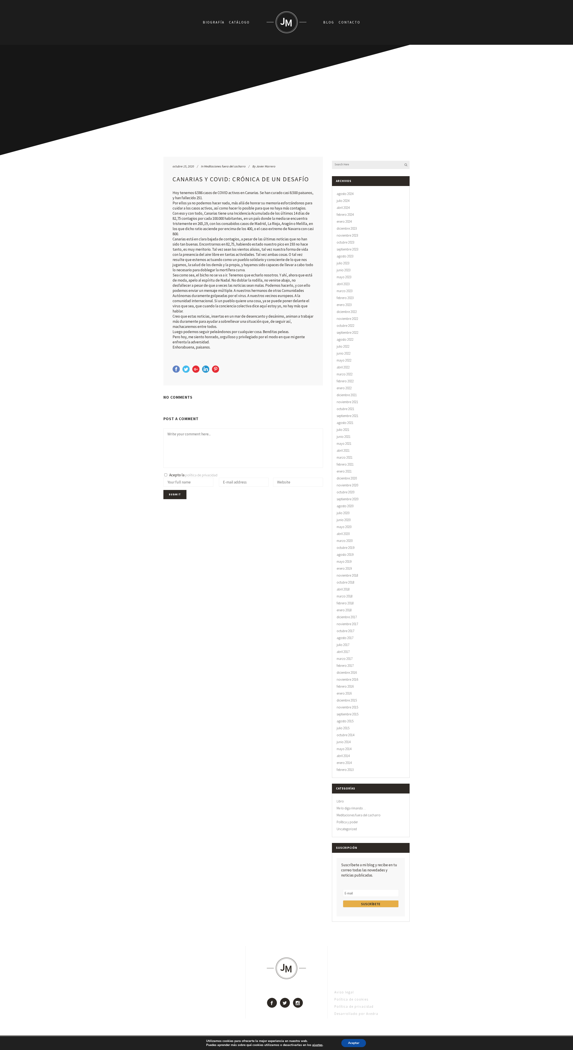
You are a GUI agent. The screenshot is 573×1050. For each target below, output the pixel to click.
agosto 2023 (345, 256)
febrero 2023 (345, 298)
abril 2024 (343, 207)
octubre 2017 (345, 631)
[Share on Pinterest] (215, 371)
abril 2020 (343, 534)
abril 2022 (343, 367)
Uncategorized (347, 829)
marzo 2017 (345, 659)
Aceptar (353, 1043)
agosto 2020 (345, 506)
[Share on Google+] (195, 371)
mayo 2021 (344, 443)
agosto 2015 (345, 721)
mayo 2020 (344, 527)
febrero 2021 (345, 464)
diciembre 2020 (347, 478)
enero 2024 (344, 221)
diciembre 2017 (347, 617)
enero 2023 (344, 305)
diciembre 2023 (347, 228)
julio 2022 (343, 346)
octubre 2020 (345, 492)
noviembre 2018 (347, 575)
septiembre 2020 (347, 499)
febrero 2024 (345, 214)
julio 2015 (343, 728)
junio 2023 (344, 270)
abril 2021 (343, 450)
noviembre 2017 (347, 624)
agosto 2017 (345, 638)
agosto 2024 (345, 194)
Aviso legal (344, 992)
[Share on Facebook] (176, 371)
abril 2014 (343, 756)
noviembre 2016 (347, 679)
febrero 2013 (345, 770)
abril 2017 (343, 652)
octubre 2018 (345, 582)
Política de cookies (351, 999)
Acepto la (192, 475)
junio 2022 (344, 353)
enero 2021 (344, 471)
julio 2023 (343, 263)
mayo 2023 (344, 277)
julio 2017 (343, 645)
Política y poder (347, 822)
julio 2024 (343, 201)
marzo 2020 (345, 541)
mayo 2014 (344, 749)
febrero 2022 (345, 381)
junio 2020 (344, 520)
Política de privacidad (354, 1006)
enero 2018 (344, 610)
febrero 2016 (345, 686)
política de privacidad (201, 475)
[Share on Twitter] (186, 371)
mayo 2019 (344, 561)
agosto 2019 (345, 554)
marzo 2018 (345, 596)
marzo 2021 (345, 457)
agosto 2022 (345, 339)
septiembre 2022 (347, 332)
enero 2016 (344, 693)
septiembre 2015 (347, 714)
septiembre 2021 (347, 416)
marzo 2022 (345, 374)
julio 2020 (343, 513)
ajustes (317, 1045)
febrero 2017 (345, 665)
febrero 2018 (345, 603)
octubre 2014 (345, 735)
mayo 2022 (344, 360)
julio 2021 (343, 430)
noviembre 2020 (347, 485)
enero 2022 (344, 388)
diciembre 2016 (347, 672)
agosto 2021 (345, 423)
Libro (340, 801)
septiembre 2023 (347, 249)
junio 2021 (344, 436)
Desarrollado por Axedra (356, 1014)
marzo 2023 (345, 291)
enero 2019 (344, 568)
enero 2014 (344, 763)
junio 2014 (344, 742)
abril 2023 (343, 284)
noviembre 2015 (347, 707)
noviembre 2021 (347, 402)
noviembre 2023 (347, 235)
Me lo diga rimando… (351, 808)
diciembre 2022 (347, 312)
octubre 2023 (345, 242)
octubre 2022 (345, 325)
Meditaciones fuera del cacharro (225, 166)
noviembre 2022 (347, 318)
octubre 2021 (345, 409)
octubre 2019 (345, 547)
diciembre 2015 (347, 700)
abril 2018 (343, 589)
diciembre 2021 (347, 395)
